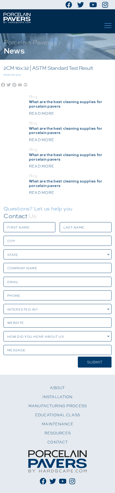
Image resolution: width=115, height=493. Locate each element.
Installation (57, 396)
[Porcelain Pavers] (16, 18)
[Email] (20, 84)
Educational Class (57, 414)
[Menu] (108, 25)
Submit (94, 362)
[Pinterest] (14, 84)
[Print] (25, 84)
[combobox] (57, 254)
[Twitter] (8, 84)
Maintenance (57, 423)
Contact (57, 442)
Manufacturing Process (57, 405)
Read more (41, 192)
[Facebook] (3, 84)
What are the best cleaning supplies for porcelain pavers (65, 183)
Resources (57, 432)
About (57, 387)
